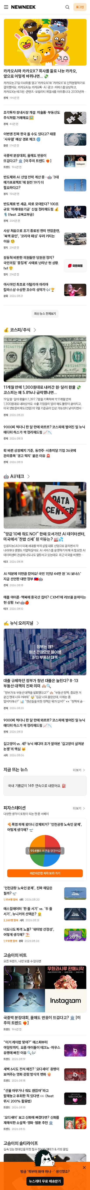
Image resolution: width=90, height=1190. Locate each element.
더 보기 (77, 770)
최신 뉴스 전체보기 (45, 314)
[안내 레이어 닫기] (84, 1167)
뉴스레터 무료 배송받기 (45, 1181)
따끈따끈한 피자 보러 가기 (45, 873)
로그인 (80, 7)
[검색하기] (67, 7)
